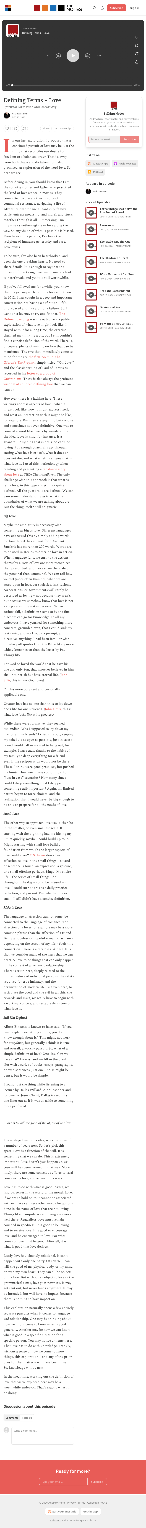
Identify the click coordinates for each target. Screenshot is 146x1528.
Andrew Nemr (19, 113)
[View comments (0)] (137, 45)
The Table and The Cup (115, 241)
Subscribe (116, 8)
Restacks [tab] (27, 1417)
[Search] (94, 7)
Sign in (135, 8)
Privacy (71, 1502)
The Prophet (26, 362)
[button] (46, 55)
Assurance (107, 225)
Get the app (90, 1511)
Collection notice (97, 1502)
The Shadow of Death (114, 258)
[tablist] (19, 1417)
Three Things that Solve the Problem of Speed (118, 210)
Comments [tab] (12, 1417)
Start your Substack (63, 1511)
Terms (81, 1502)
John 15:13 (53, 709)
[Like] (7, 128)
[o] (91, 213)
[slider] (72, 85)
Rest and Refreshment (115, 290)
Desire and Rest (111, 307)
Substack (55, 1520)
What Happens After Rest (117, 274)
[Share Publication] (102, 7)
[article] (114, 213)
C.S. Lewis (37, 855)
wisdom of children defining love (28, 384)
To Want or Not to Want (116, 323)
